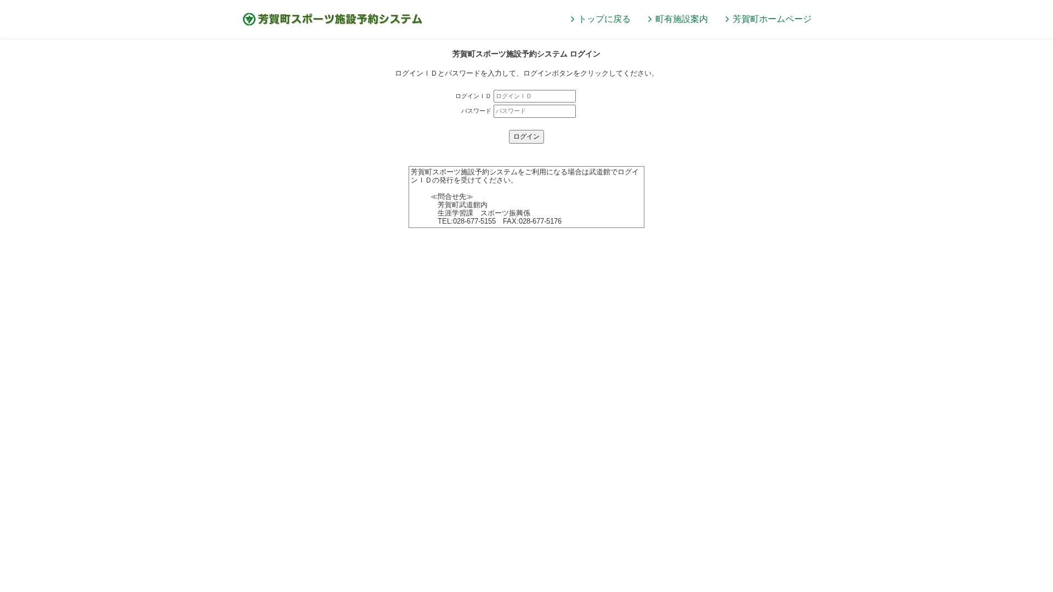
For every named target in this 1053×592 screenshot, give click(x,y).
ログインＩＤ (473, 96)
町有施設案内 (681, 19)
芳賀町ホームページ (772, 19)
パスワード (476, 110)
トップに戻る (604, 19)
